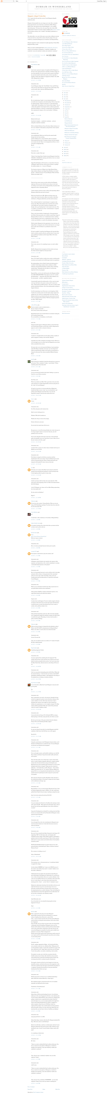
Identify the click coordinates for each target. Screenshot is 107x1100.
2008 (65, 151)
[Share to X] (52, 55)
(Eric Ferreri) (66, 75)
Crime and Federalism (66, 68)
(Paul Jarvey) (69, 50)
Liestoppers (64, 257)
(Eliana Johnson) (68, 82)
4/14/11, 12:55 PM (36, 508)
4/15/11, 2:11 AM (35, 747)
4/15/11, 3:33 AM (35, 783)
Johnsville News (65, 266)
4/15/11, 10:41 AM (36, 856)
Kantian (33, 911)
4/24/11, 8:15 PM (35, 1059)
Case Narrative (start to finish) (68, 254)
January (67, 145)
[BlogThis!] (50, 55)
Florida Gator (34, 532)
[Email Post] (47, 55)
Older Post (57, 1089)
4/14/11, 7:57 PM (35, 581)
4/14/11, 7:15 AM (35, 319)
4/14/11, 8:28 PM (35, 595)
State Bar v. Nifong (66, 293)
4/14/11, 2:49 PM (35, 529)
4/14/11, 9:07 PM (35, 620)
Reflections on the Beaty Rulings (72, 132)
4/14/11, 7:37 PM (35, 566)
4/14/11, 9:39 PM (35, 644)
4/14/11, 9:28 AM (35, 376)
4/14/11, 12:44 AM (36, 115)
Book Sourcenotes (66, 313)
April (66, 117)
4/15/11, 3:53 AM (35, 797)
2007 (65, 153)
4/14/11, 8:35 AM (35, 330)
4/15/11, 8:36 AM (35, 816)
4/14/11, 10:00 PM (36, 666)
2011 (65, 99)
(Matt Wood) (70, 70)
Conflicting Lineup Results (68, 273)
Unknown (33, 501)
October (67, 104)
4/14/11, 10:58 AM (36, 464)
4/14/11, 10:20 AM (36, 403)
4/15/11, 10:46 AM (36, 895)
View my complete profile (69, 35)
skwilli (32, 359)
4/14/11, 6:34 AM (35, 252)
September (67, 106)
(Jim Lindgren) (69, 65)
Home (44, 1089)
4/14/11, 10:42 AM (36, 451)
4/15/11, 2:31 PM (35, 908)
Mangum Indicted (68, 123)
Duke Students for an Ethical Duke (69, 265)
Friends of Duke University (68, 263)
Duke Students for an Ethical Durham (70, 272)
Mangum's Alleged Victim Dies (71, 128)
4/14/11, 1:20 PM (35, 519)
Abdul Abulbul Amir (35, 523)
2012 (65, 96)
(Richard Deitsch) (67, 43)
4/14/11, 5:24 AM (35, 238)
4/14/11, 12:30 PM (36, 497)
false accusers (36, 56)
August (66, 109)
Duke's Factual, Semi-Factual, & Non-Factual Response (71, 125)
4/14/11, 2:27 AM (35, 129)
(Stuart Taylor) (66, 45)
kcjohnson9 (67, 33)
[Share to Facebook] (53, 55)
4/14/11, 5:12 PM (35, 555)
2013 (65, 94)
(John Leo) (67, 52)
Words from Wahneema (69, 130)
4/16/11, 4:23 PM (35, 1011)
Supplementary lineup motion (68, 285)
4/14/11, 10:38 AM (36, 442)
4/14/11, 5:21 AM (35, 147)
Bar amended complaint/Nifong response (70, 289)
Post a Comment (31, 1086)
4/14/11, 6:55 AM (35, 301)
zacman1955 (34, 551)
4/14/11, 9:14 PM (35, 631)
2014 (65, 92)
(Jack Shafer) (66, 80)
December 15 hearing (66, 291)
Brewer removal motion (67, 294)
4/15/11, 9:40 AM (35, 827)
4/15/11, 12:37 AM (36, 736)
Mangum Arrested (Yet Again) (71, 134)
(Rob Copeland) (70, 61)
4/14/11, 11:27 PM (36, 691)
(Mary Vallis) (68, 47)
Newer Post (30, 1089)
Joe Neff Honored (68, 121)
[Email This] (49, 55)
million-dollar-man (48, 47)
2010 (65, 147)
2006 (65, 155)
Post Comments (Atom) (38, 1092)
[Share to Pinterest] (55, 55)
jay (32, 467)
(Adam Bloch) (70, 54)
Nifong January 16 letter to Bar (68, 298)
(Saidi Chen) (68, 86)
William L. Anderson (66, 259)
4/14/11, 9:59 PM (35, 652)
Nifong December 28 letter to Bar (69, 296)
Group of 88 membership (67, 303)
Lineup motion (65, 284)
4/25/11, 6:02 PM (35, 1083)
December (67, 100)
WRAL (29, 18)
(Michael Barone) (68, 66)
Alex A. (32, 399)
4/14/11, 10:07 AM (36, 395)
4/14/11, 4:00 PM (35, 548)
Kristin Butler (65, 256)
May (66, 115)
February (67, 142)
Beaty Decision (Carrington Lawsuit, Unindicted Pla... (71, 137)
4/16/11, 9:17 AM (35, 988)
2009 (65, 149)
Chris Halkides (34, 64)
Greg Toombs (34, 648)
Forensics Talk (65, 270)
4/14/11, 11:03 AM (36, 475)
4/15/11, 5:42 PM (35, 938)
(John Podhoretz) (69, 63)
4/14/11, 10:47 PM (36, 679)
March (66, 140)
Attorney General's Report (67, 280)
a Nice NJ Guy (34, 305)
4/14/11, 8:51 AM (35, 366)
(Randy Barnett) (69, 74)
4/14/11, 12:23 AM (36, 91)
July (66, 111)
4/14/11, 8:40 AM (35, 355)
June (66, 113)
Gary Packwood (34, 682)
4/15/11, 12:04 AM (36, 709)
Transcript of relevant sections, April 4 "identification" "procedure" (70, 305)
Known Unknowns (68, 119)
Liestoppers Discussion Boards (68, 261)
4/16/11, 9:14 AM (35, 971)
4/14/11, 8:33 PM (35, 608)
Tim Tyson (55, 47)
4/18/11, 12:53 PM (36, 1035)
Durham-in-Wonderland (53, 6)
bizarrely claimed (56, 29)
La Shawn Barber (65, 268)
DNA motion (65, 282)
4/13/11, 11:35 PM (36, 80)
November (67, 102)
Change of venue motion (67, 287)
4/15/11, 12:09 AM (36, 723)
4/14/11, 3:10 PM (35, 540)
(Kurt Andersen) (69, 42)
